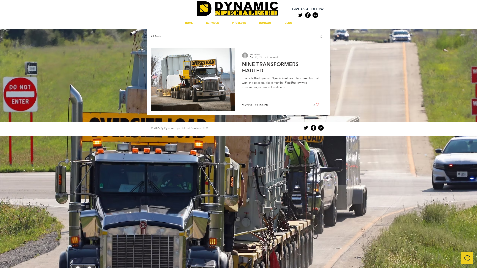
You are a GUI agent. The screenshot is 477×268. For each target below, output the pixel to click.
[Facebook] (308, 15)
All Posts (156, 36)
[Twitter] (300, 15)
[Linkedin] (315, 15)
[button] (321, 37)
